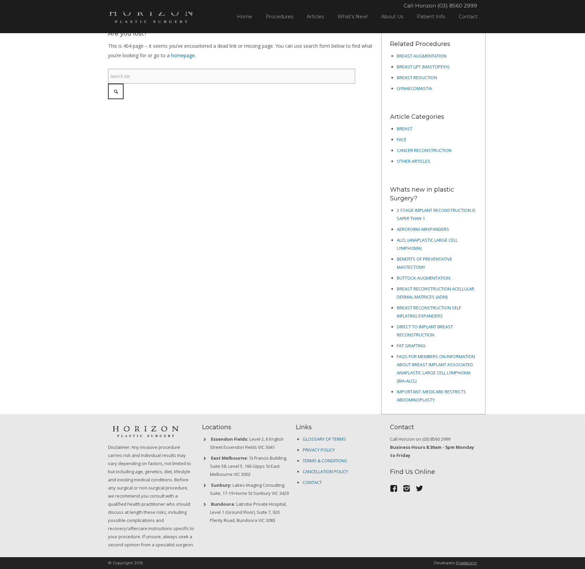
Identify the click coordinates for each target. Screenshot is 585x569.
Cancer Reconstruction (424, 150)
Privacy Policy (319, 450)
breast (404, 129)
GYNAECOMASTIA (414, 88)
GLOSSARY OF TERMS (324, 439)
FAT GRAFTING (411, 346)
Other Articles (413, 161)
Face (402, 139)
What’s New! (353, 17)
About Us (392, 17)
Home (244, 17)
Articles (315, 17)
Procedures (279, 17)
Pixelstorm (466, 562)
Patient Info (431, 17)
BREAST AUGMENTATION (422, 56)
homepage (183, 55)
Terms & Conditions (325, 461)
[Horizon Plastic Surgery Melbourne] (151, 15)
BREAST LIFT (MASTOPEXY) (423, 67)
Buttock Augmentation (423, 278)
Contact (468, 17)
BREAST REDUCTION (417, 77)
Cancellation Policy (325, 471)
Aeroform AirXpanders (423, 229)
